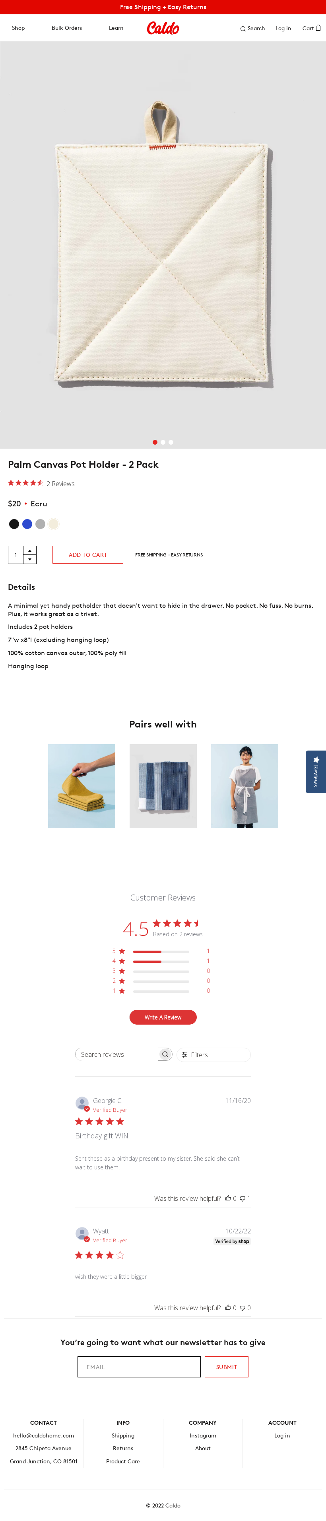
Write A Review (163, 1017)
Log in (283, 28)
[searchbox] (117, 1054)
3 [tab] (171, 442)
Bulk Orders (67, 27)
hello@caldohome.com (43, 1435)
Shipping (123, 1435)
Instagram (203, 1435)
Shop (18, 27)
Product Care (123, 1461)
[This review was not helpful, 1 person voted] (242, 1198)
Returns (123, 1448)
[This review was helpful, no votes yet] (228, 1198)
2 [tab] (163, 442)
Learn (116, 27)
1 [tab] (155, 442)
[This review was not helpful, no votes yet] (242, 1307)
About (203, 1448)
